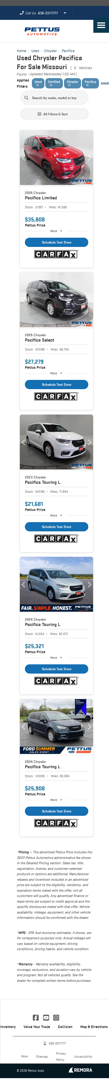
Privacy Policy (61, 1056)
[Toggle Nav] (101, 25)
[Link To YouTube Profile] (46, 1017)
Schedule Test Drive (56, 242)
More (53, 231)
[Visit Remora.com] (80, 1071)
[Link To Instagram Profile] (56, 1017)
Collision (65, 1026)
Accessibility (83, 1056)
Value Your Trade (36, 1026)
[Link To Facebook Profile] (36, 1017)
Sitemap (42, 1056)
